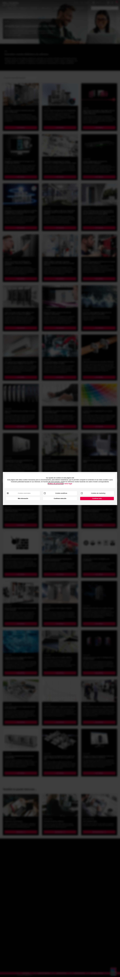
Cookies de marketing (98, 493)
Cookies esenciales (24, 493)
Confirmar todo (97, 498)
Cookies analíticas (61, 493)
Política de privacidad (55, 484)
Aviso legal (68, 484)
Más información (23, 498)
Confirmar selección (60, 498)
